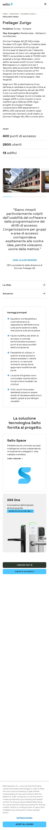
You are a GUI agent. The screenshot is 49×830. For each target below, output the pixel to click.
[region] (24, 806)
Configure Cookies (24, 818)
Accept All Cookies (24, 824)
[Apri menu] (45, 4)
